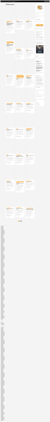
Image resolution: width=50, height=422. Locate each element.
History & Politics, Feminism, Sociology (9, 42)
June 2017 (2, 301)
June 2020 (2, 276)
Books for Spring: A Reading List (39, 39)
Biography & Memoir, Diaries (9, 21)
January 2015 (2, 315)
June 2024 (2, 345)
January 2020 (2, 381)
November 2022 (3, 358)
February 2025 (2, 238)
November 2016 (3, 305)
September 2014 (3, 317)
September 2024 (3, 343)
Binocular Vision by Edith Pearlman (29, 21)
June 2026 (2, 227)
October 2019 (2, 282)
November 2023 (3, 248)
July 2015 (2, 313)
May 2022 (2, 362)
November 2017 (2, 399)
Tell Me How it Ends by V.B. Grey (19, 129)
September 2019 (3, 384)
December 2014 (3, 316)
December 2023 (3, 349)
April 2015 (2, 416)
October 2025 (2, 334)
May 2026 (2, 329)
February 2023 (2, 356)
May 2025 (2, 236)
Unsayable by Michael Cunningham (38, 61)
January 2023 (2, 255)
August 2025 (2, 234)
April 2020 (2, 379)
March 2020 (2, 380)
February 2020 (2, 279)
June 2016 (2, 410)
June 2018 (2, 394)
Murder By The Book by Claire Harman (20, 183)
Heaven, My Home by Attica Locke (9, 155)
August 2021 (2, 368)
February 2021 (2, 271)
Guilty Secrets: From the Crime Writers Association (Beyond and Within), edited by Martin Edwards (39, 68)
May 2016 (2, 309)
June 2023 (2, 353)
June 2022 (2, 260)
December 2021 (3, 264)
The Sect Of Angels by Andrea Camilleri (9, 182)
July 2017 (2, 300)
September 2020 (3, 274)
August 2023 (2, 250)
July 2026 (2, 328)
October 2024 (2, 342)
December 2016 (3, 304)
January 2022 (2, 263)
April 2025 (2, 338)
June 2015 (2, 314)
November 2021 (3, 366)
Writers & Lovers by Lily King (39, 33)
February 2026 (2, 230)
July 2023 (2, 251)
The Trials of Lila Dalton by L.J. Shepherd (19, 21)
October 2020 (2, 375)
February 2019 (2, 287)
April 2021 (2, 371)
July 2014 (2, 318)
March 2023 (2, 355)
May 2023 (2, 354)
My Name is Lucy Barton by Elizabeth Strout (39, 34)
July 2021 (2, 369)
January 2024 (2, 247)
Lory (36, 60)
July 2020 (2, 377)
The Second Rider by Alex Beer (29, 182)
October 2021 (2, 367)
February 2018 (2, 397)
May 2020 (2, 277)
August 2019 (2, 283)
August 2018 (2, 291)
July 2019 (2, 284)
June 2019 (2, 386)
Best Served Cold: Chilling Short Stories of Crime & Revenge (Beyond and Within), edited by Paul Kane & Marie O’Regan (39, 80)
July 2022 (2, 259)
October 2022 (2, 257)
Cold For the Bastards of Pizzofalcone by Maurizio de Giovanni (19, 156)
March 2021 (2, 270)
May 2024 (2, 244)
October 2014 (2, 418)
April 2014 (2, 420)
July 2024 (2, 243)
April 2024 (2, 245)
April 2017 (2, 302)
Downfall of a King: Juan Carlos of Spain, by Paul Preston (39, 77)
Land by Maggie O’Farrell (39, 63)
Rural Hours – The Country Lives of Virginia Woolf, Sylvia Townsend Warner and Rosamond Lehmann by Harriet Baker (10, 24)
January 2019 (2, 288)
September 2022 (3, 258)
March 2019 (2, 388)
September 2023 (3, 351)
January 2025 (2, 340)
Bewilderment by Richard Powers (9, 76)
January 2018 (2, 296)
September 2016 (3, 408)
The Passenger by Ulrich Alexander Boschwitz (9, 104)
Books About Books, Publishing (29, 128)
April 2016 (2, 310)
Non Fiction (8, 43)
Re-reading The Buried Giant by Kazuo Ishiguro (39, 32)
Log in (1, 322)
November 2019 (3, 281)
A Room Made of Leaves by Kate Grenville (9, 129)
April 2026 (2, 330)
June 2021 (2, 268)
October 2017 (2, 298)
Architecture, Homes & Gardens (10, 41)
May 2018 (2, 395)
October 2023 (2, 249)
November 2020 (3, 273)
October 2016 (2, 407)
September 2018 (3, 392)
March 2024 (2, 347)
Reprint (17, 207)
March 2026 (2, 229)
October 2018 (2, 290)
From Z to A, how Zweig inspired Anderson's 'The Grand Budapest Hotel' (39, 38)
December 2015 (3, 311)
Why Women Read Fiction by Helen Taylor (29, 130)
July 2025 (2, 336)
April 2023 (2, 253)
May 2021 (2, 269)
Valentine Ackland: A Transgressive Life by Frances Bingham (29, 78)
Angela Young (37, 64)
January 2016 (2, 412)
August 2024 (2, 242)
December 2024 (3, 341)
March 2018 (2, 396)
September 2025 (3, 233)
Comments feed (3, 323)
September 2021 (3, 266)
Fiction (17, 20)
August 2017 (2, 401)
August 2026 (2, 327)
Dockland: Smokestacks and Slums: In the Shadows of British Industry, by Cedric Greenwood (10, 45)
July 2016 (2, 409)
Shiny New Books (9, 30)
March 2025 (2, 237)
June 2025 (2, 235)
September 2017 (3, 299)
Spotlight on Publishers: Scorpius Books (39, 70)
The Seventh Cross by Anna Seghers (19, 208)
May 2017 (2, 403)
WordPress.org (37, 105)
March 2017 (2, 303)
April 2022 (2, 261)
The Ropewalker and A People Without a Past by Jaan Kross (30, 209)
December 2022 (3, 256)
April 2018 (2, 294)
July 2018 (2, 292)
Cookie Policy (14, 1)
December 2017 (2, 297)
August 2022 (2, 360)
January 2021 (2, 373)
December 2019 (3, 382)
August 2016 (2, 307)
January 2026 (2, 332)
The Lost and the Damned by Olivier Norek (29, 104)
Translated (29, 103)
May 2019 (2, 285)
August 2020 (2, 275)
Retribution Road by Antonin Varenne (10, 209)
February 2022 (2, 364)
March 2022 (2, 262)
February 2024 (2, 246)
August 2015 (2, 414)
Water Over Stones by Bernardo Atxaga (19, 50)
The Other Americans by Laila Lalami (30, 155)
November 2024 (3, 240)
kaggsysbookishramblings (39, 66)
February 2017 (2, 405)
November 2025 (3, 232)
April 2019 (2, 286)
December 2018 (3, 390)
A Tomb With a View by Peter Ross (19, 79)
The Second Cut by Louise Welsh (29, 50)
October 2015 (2, 312)
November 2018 (3, 289)
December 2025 (3, 231)
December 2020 (3, 272)
